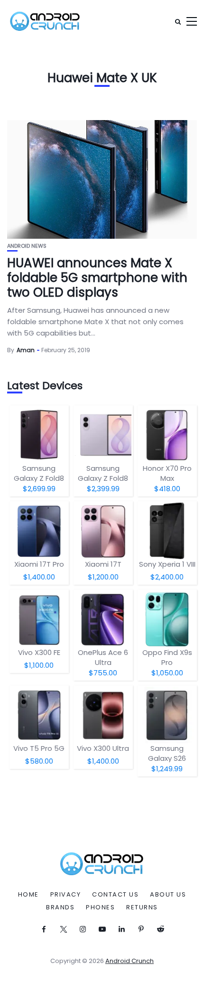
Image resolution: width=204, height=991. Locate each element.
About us (168, 894)
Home (28, 894)
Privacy (65, 894)
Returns (142, 907)
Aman (26, 350)
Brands (60, 907)
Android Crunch (129, 960)
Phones (100, 907)
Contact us (115, 894)
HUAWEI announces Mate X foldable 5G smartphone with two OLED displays (97, 277)
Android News (26, 246)
